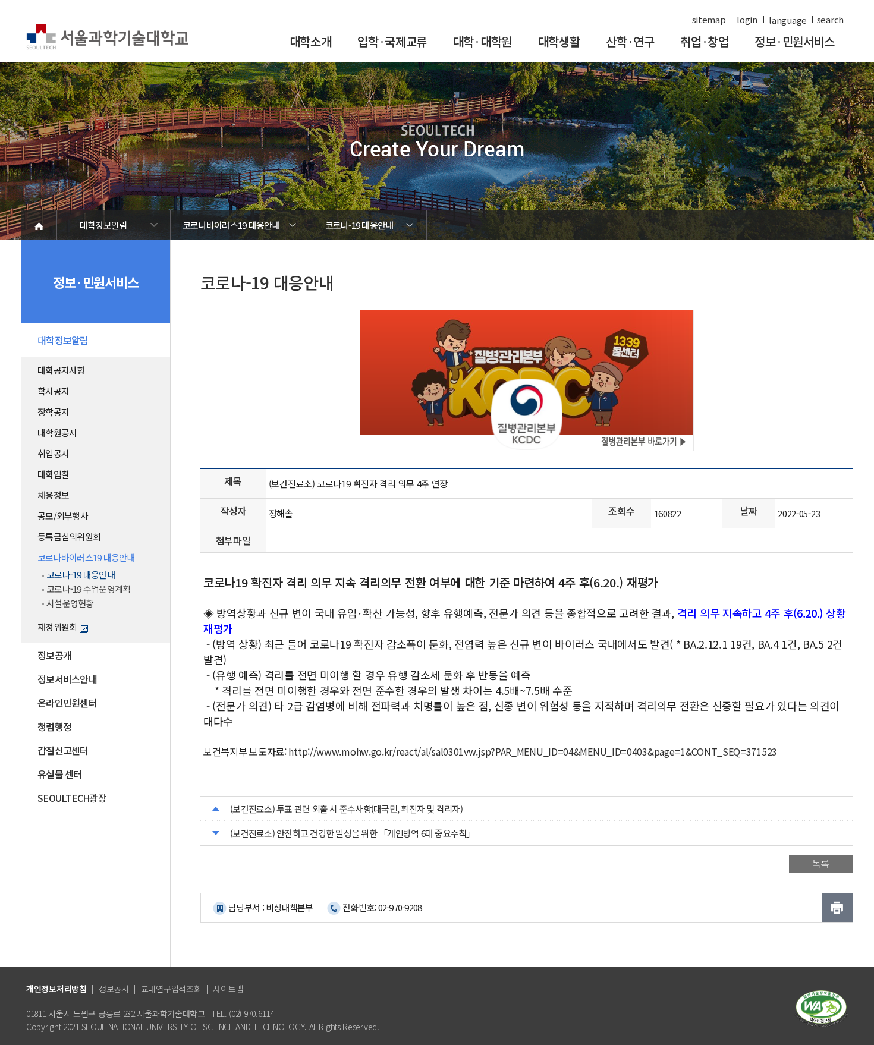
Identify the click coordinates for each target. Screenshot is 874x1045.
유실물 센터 (59, 774)
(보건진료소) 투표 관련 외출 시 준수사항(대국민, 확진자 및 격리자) (346, 808)
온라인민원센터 (67, 702)
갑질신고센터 (63, 750)
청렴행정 (54, 726)
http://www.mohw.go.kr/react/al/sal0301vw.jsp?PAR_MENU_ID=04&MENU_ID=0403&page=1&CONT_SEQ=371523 (532, 751)
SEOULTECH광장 (71, 798)
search (830, 19)
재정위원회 (57, 627)
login (747, 19)
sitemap (709, 19)
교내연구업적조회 (171, 988)
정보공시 (114, 988)
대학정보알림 (103, 225)
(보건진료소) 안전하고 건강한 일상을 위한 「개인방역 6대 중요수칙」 (352, 833)
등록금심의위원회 (68, 536)
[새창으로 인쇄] (837, 907)
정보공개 (54, 655)
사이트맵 (228, 988)
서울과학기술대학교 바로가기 (107, 37)
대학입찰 (53, 474)
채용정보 (53, 495)
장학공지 (53, 411)
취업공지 (53, 453)
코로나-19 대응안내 (359, 225)
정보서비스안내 (67, 679)
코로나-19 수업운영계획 (88, 589)
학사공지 (53, 391)
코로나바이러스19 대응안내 (231, 225)
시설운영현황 (70, 603)
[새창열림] (821, 1007)
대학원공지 (57, 432)
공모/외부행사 (62, 515)
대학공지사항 (61, 370)
